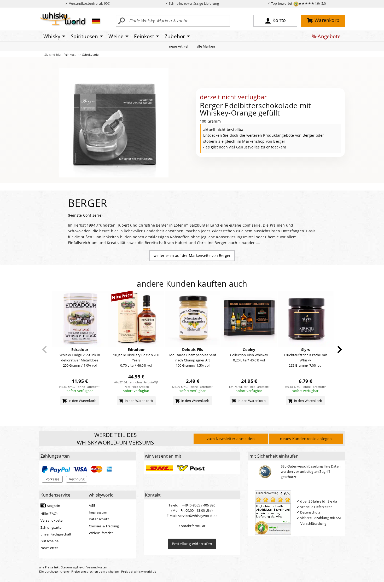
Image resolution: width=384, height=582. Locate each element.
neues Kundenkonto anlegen (306, 438)
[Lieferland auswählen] (96, 21)
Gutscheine (49, 541)
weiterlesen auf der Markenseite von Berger (192, 255)
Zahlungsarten (52, 527)
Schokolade (90, 54)
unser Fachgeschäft (56, 534)
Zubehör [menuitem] (175, 36)
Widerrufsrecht (101, 533)
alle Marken (205, 46)
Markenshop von (263, 141)
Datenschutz (99, 519)
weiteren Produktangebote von (280, 135)
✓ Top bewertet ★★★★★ (296, 3)
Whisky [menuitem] (51, 36)
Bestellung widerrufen (192, 543)
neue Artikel (178, 46)
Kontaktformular (191, 525)
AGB (92, 505)
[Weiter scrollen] (340, 349)
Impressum (98, 512)
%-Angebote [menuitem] (326, 36)
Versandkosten (52, 520)
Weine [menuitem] (116, 36)
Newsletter (49, 547)
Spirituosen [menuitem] (84, 36)
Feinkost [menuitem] (144, 36)
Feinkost (70, 54)
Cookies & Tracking (104, 526)
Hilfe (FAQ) (48, 513)
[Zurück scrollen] (44, 349)
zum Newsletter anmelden (231, 438)
